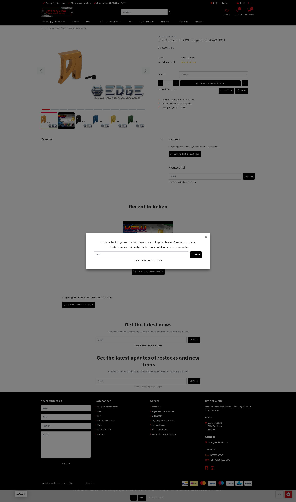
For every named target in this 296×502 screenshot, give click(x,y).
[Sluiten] (206, 237)
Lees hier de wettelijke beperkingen (148, 260)
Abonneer (195, 254)
